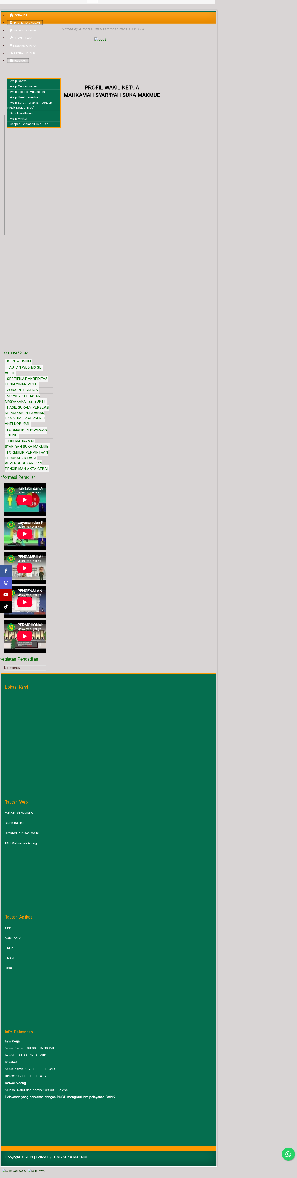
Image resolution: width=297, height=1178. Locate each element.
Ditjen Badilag (14, 823)
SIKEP (9, 948)
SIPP (8, 927)
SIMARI (9, 958)
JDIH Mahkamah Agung (21, 843)
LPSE (8, 968)
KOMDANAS (13, 938)
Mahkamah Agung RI (19, 813)
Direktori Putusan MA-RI (22, 833)
